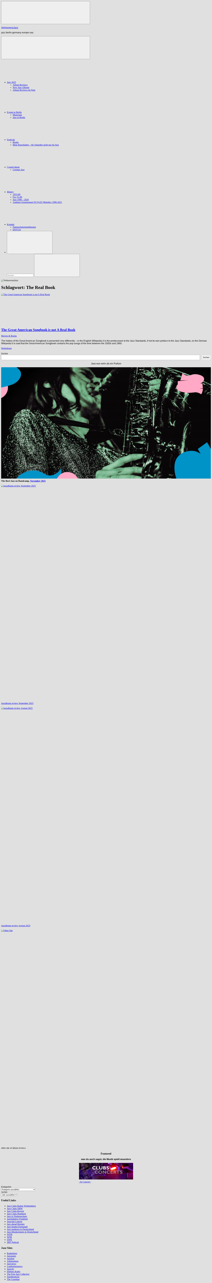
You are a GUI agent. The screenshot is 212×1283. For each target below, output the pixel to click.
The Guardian (13, 1279)
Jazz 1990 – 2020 (21, 199)
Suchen (4, 353)
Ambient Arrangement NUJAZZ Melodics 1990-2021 (37, 202)
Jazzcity (10, 1269)
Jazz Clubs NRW (15, 1208)
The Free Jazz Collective (18, 1274)
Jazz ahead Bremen (16, 1224)
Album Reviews (20, 85)
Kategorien (6, 1187)
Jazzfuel (10, 1258)
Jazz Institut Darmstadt (17, 1226)
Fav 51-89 (17, 197)
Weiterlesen (6, 348)
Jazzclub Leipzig (14, 1221)
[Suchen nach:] (20, 275)
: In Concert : (85, 1182)
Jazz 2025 (11, 82)
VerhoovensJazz (9, 27)
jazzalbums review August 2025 (15, 925)
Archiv (4, 1192)
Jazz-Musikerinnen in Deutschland (22, 1232)
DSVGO (17, 229)
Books (16, 142)
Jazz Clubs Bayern (15, 1211)
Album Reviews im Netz (24, 90)
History (10, 192)
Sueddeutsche (13, 1277)
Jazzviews (11, 1264)
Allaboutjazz (12, 1261)
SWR (9, 1239)
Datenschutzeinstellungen (24, 227)
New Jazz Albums (21, 87)
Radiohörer (12, 1253)
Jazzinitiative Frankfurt (17, 1219)
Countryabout (13, 167)
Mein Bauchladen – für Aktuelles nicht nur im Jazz (36, 145)
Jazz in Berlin (19, 117)
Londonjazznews (14, 1266)
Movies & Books (9, 336)
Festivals (11, 139)
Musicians (17, 115)
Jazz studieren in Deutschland (20, 1229)
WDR (9, 1234)
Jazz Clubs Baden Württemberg (21, 1206)
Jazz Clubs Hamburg (16, 1213)
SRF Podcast (13, 1242)
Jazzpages (11, 1256)
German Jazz (19, 169)
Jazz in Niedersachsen (17, 1216)
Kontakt (10, 224)
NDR (9, 1237)
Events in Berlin (14, 112)
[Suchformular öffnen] (29, 242)
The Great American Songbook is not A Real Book (38, 330)
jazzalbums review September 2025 (17, 703)
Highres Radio (13, 1271)
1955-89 (16, 194)
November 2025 (38, 481)
